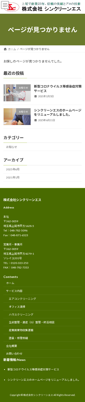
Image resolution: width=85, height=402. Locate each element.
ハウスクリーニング (21, 314)
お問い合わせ (14, 354)
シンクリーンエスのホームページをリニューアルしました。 (44, 380)
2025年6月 (12, 169)
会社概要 (11, 346)
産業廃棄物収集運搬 (21, 330)
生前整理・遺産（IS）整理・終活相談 (31, 322)
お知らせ (11, 147)
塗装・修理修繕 (18, 338)
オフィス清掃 (17, 306)
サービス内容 (14, 291)
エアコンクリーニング (22, 298)
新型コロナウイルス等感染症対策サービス (33, 369)
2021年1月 (12, 177)
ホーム (10, 283)
